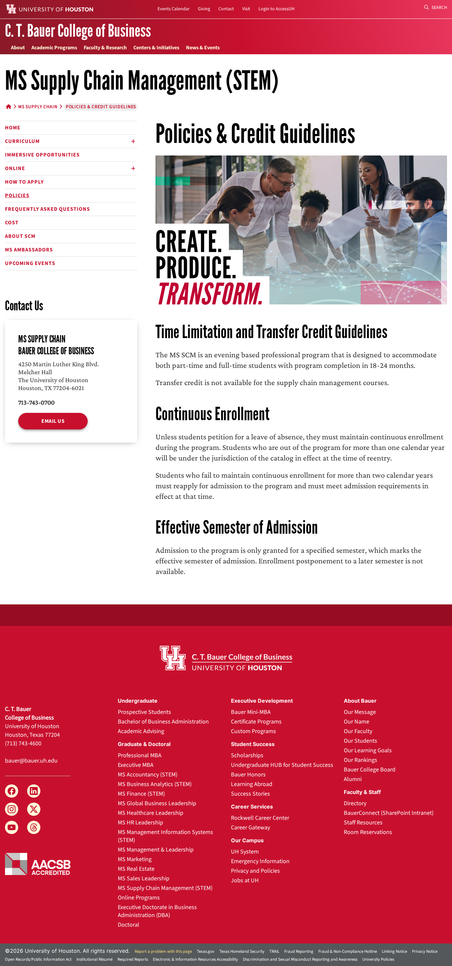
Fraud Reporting (298, 951)
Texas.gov (205, 951)
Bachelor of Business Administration (163, 722)
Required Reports (132, 959)
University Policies (378, 959)
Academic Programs (54, 47)
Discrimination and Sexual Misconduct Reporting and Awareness (300, 959)
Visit (246, 9)
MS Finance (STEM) (141, 794)
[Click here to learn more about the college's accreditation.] (37, 863)
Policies (17, 195)
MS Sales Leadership (143, 878)
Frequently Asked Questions (47, 209)
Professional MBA (139, 755)
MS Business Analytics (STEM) (155, 784)
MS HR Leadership (140, 822)
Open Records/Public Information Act (38, 959)
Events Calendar (174, 9)
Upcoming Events (30, 263)
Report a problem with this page (163, 951)
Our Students (360, 741)
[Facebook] (11, 791)
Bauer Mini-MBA (251, 712)
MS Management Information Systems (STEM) (165, 836)
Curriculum (22, 141)
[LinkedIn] (33, 791)
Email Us (53, 421)
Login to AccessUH (276, 9)
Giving (204, 9)
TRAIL (274, 951)
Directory (355, 803)
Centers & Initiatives (156, 47)
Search (438, 7)
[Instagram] (11, 809)
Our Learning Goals (368, 750)
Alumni (353, 779)
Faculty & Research (105, 47)
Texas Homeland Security (241, 951)
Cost (12, 222)
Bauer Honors (248, 774)
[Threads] (33, 827)
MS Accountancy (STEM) (147, 774)
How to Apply (24, 182)
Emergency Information (260, 861)
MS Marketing (135, 859)
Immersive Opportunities (42, 154)
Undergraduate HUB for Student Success (282, 765)
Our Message (360, 712)
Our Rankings (360, 760)
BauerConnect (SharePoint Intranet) (388, 813)
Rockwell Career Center (260, 818)
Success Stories (250, 794)
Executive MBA (136, 765)
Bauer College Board (369, 770)
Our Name (356, 722)
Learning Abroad (251, 784)
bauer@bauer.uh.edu (31, 761)
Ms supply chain (38, 107)
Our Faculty (358, 731)
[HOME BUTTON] (9, 107)
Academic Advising (141, 731)
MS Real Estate (136, 869)
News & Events (203, 47)
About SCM (20, 236)
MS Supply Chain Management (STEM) (165, 888)
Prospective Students (144, 712)
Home (13, 127)
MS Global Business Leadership (157, 803)
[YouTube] (11, 827)
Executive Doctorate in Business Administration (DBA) (157, 911)
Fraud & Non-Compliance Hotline (347, 951)
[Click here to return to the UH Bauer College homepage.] (226, 658)
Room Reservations (368, 832)
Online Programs (139, 898)
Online (15, 168)
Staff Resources (363, 822)
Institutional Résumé (94, 959)
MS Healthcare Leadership (150, 813)
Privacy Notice (424, 951)
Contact (226, 9)
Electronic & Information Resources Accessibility (195, 959)
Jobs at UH (245, 880)
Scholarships (247, 755)
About (18, 47)
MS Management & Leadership (156, 850)
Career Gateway (250, 827)
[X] (33, 809)
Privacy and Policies (255, 871)
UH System (245, 852)
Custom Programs (253, 731)
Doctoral (128, 925)
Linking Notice (394, 951)
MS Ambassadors (29, 249)
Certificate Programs (256, 722)
